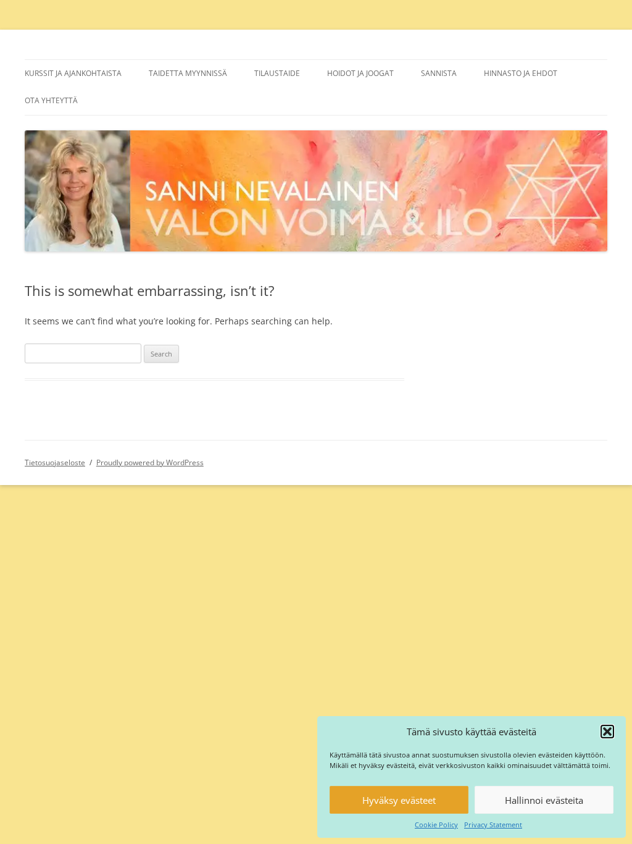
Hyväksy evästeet (399, 800)
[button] (607, 731)
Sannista (439, 73)
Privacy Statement (493, 824)
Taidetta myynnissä (188, 73)
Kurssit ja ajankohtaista (73, 73)
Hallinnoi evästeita (544, 800)
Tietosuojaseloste (55, 462)
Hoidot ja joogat (360, 73)
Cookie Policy (436, 824)
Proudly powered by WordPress (150, 462)
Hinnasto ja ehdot (520, 73)
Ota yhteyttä (51, 100)
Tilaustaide (277, 73)
